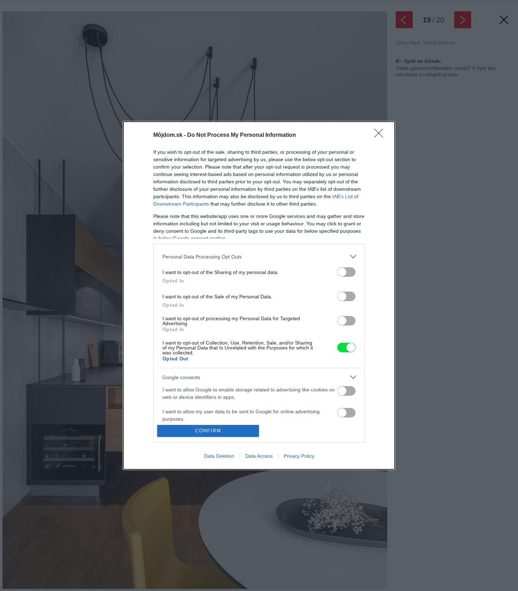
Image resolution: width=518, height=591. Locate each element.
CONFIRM (208, 430)
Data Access (259, 456)
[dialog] (259, 295)
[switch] (346, 272)
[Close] (381, 135)
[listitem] (259, 256)
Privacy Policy (299, 456)
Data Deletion (219, 456)
